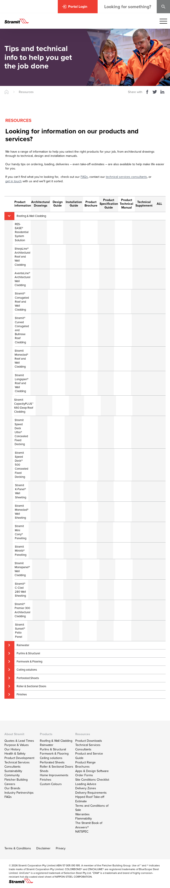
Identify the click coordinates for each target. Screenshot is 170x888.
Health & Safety (14, 753)
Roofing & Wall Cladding (56, 740)
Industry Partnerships (19, 792)
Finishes (45, 779)
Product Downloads (88, 740)
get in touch (13, 181)
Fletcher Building (16, 779)
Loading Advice (85, 784)
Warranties (82, 814)
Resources (26, 92)
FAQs (84, 177)
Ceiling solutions (51, 758)
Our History (12, 749)
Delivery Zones (85, 788)
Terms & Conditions (17, 848)
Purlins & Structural (53, 749)
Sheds (44, 771)
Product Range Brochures (85, 764)
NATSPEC (81, 831)
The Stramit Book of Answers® (88, 825)
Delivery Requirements (91, 792)
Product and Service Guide (89, 755)
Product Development (19, 758)
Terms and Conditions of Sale (91, 807)
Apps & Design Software (92, 771)
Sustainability (13, 771)
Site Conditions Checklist (92, 779)
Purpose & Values (16, 745)
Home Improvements (54, 775)
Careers (9, 784)
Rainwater (46, 745)
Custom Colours (51, 784)
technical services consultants (126, 177)
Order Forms (84, 775)
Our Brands (12, 788)
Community (12, 775)
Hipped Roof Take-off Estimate (89, 799)
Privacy (61, 848)
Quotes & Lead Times (19, 740)
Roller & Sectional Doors (56, 766)
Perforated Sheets (52, 762)
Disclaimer (43, 848)
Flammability (83, 818)
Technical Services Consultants (17, 764)
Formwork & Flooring (54, 753)
